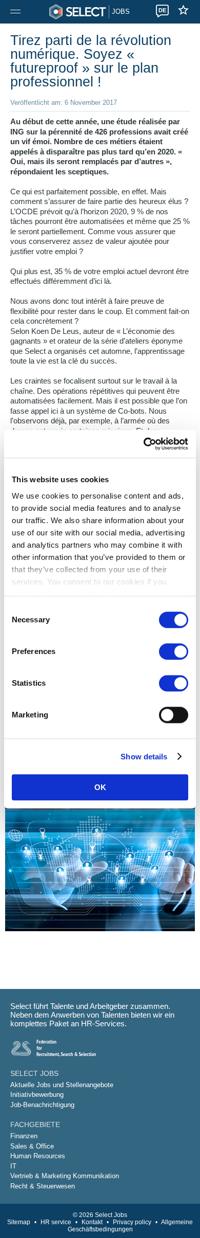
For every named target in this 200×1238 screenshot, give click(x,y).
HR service (56, 1222)
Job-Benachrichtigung (42, 1105)
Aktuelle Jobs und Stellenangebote (61, 1085)
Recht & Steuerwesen (42, 1186)
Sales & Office (32, 1146)
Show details (144, 756)
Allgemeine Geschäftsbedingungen (130, 1226)
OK (100, 787)
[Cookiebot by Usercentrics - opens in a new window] (143, 444)
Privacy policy (132, 1222)
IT (13, 1166)
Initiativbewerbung (37, 1094)
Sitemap (18, 1222)
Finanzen (23, 1136)
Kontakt (92, 1222)
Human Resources (37, 1156)
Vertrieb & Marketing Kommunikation (64, 1176)
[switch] (173, 651)
